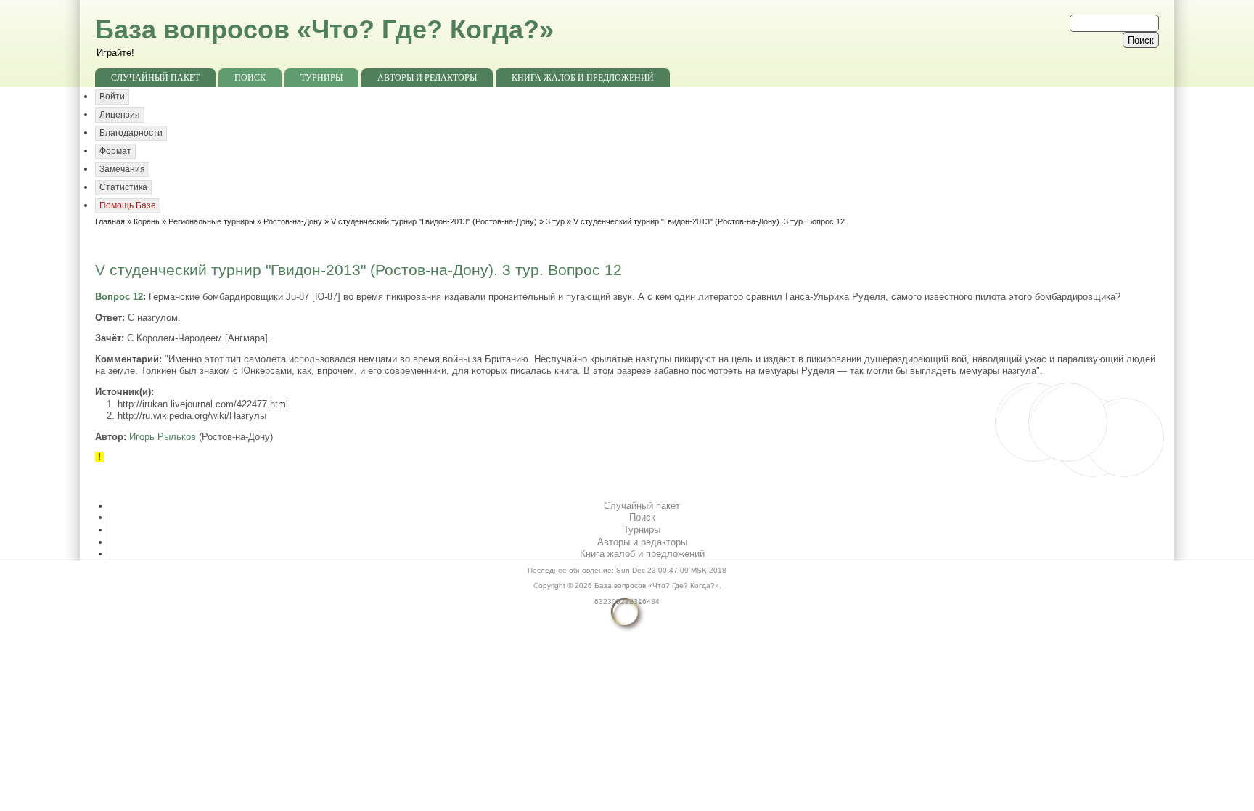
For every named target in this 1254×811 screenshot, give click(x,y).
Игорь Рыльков (162, 436)
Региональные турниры (211, 221)
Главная (110, 221)
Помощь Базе (127, 205)
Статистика (123, 187)
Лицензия (119, 115)
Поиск (250, 78)
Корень (147, 221)
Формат (115, 151)
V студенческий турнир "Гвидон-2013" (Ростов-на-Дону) (434, 221)
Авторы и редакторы (427, 78)
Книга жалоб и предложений (583, 78)
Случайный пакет (155, 78)
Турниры (321, 78)
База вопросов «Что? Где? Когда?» (324, 29)
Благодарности (131, 133)
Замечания (122, 169)
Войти (112, 96)
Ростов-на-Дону (292, 221)
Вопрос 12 (119, 296)
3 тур (555, 221)
